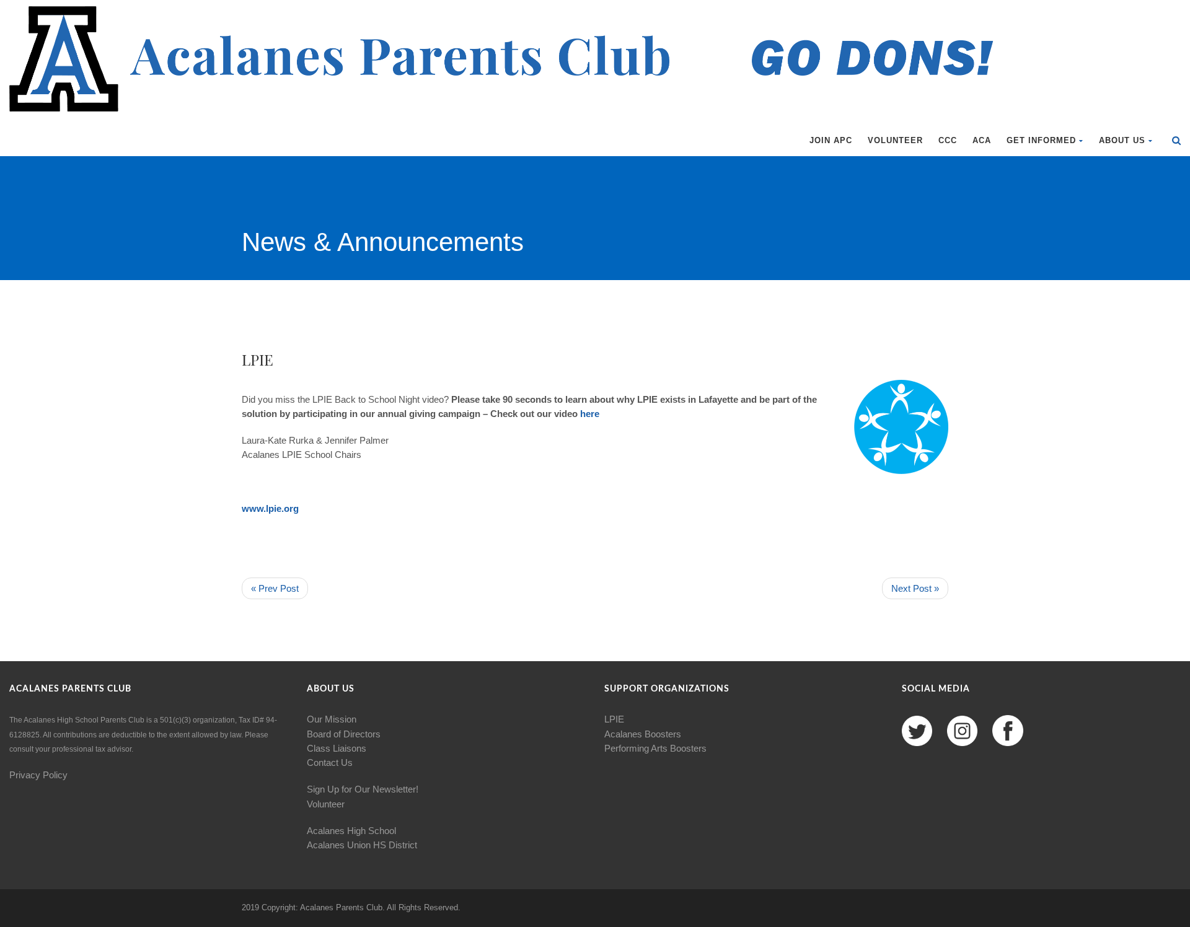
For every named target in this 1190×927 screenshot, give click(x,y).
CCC (947, 140)
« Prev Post (275, 588)
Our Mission (331, 719)
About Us (1122, 140)
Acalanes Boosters (642, 734)
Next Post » (915, 588)
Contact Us (330, 762)
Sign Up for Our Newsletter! (362, 789)
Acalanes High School (351, 830)
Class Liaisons (336, 748)
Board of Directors (344, 734)
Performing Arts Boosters (655, 748)
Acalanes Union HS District (362, 845)
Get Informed (1041, 140)
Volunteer (895, 140)
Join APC (830, 140)
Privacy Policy (38, 775)
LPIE (614, 719)
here (588, 413)
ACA (981, 140)
